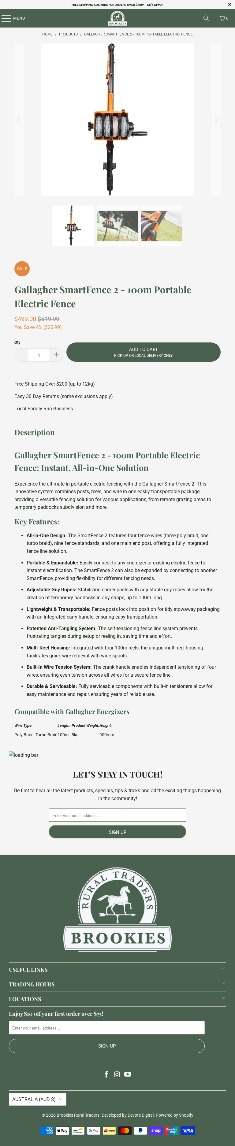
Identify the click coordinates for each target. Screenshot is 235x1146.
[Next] (216, 119)
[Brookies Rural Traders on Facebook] (106, 1075)
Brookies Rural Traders (78, 1115)
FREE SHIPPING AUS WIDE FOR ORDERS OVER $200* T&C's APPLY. (117, 4)
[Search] (206, 18)
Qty (17, 342)
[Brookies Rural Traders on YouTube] (127, 1075)
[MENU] (3, 18)
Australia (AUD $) (34, 1099)
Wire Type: (24, 725)
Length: (65, 725)
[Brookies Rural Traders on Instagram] (117, 1075)
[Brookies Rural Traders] (117, 18)
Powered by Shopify (174, 1115)
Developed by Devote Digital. (128, 1115)
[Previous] (19, 119)
